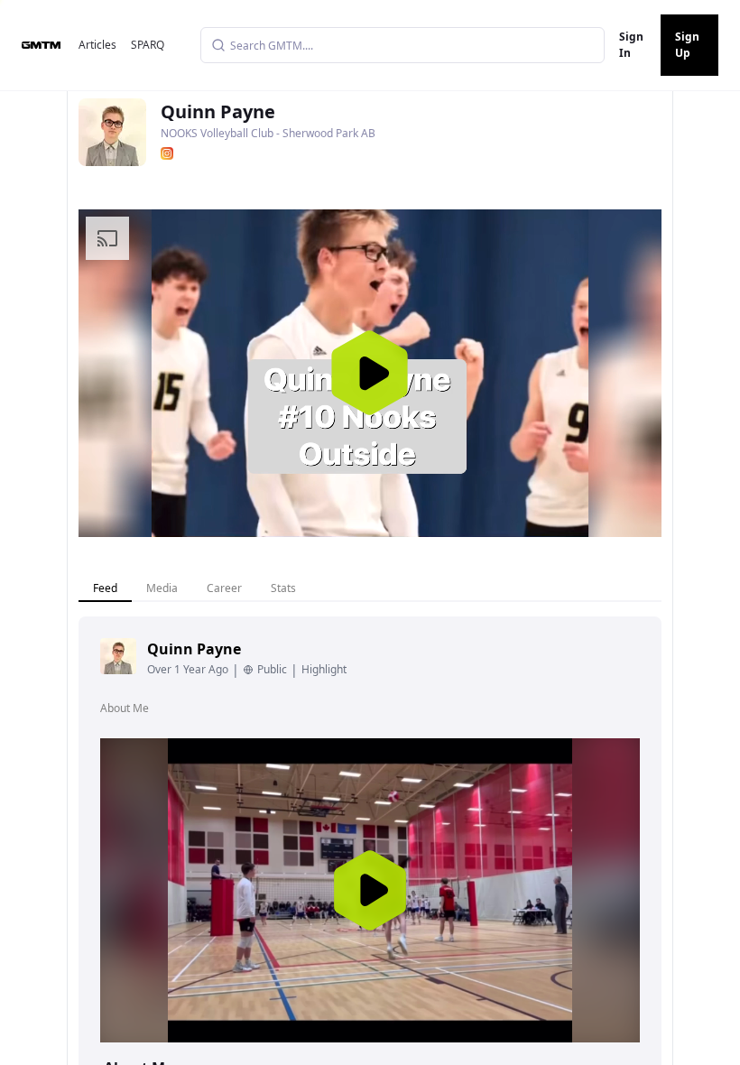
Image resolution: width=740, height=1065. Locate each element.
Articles (97, 44)
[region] (370, 373)
